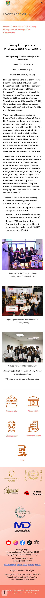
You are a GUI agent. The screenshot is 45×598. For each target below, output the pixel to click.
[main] (22, 14)
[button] (3, 3)
